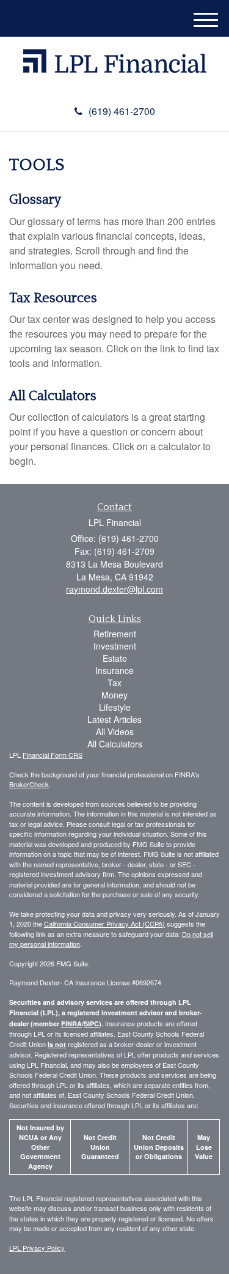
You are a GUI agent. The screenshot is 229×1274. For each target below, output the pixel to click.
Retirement (114, 634)
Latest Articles (114, 719)
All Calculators (52, 396)
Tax (114, 682)
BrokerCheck (29, 784)
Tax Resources (53, 298)
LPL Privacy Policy (37, 1248)
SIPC (91, 1023)
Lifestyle (115, 707)
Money (114, 695)
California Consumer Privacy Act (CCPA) (104, 923)
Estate (115, 658)
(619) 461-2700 (122, 111)
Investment (114, 646)
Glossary (35, 199)
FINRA (71, 1023)
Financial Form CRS (52, 755)
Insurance (114, 670)
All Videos (115, 731)
